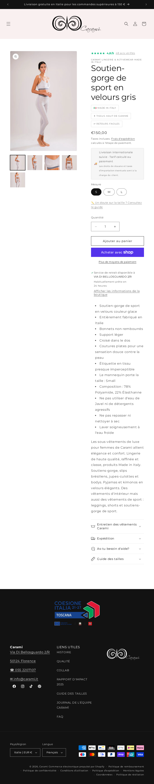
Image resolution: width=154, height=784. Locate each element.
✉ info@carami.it (24, 679)
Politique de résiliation (130, 774)
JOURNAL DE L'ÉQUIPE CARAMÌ (74, 705)
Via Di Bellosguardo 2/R (30, 652)
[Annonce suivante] (146, 4)
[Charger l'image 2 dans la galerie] (35, 162)
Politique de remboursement (126, 766)
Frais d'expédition (123, 138)
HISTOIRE (64, 652)
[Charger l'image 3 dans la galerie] (52, 162)
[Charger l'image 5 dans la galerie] (17, 180)
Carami (43, 766)
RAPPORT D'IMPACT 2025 (72, 682)
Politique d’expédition (105, 770)
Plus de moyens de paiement (117, 261)
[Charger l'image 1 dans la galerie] (17, 162)
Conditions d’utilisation (74, 770)
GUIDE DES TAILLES (72, 693)
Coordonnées (104, 774)
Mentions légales (133, 770)
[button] (8, 23)
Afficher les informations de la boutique (117, 292)
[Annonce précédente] (7, 4)
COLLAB (63, 670)
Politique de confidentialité (40, 770)
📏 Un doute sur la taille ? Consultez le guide (116, 205)
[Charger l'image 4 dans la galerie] (69, 162)
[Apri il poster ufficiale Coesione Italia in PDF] (77, 614)
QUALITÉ (63, 661)
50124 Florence (23, 661)
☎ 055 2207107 (23, 670)
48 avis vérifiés (125, 53)
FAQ (60, 716)
